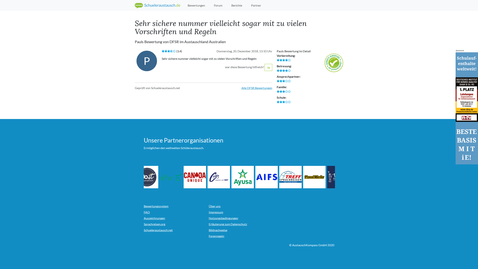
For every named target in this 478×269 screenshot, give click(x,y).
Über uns (215, 206)
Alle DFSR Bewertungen (256, 88)
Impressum (216, 212)
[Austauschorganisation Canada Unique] (203, 177)
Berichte (236, 5)
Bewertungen (196, 5)
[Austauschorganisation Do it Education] (155, 177)
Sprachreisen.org (154, 224)
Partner (256, 5)
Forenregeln (216, 236)
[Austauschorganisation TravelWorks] (322, 177)
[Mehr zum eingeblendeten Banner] (467, 108)
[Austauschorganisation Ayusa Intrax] (250, 177)
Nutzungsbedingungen (223, 218)
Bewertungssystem (156, 206)
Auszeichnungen (154, 218)
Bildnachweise (218, 230)
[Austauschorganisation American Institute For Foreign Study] (274, 177)
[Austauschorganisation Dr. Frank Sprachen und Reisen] (179, 177)
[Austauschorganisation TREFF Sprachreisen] (298, 177)
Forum (218, 5)
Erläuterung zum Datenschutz (228, 224)
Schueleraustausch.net (158, 230)
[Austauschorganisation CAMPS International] (226, 177)
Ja (268, 67)
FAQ (147, 212)
